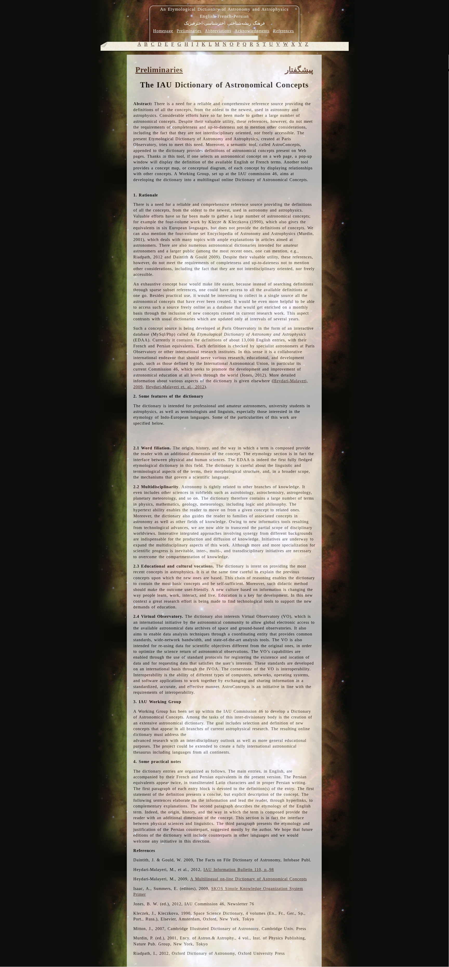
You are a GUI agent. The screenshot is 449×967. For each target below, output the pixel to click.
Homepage (163, 31)
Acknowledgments (252, 31)
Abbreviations (218, 31)
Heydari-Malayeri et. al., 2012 (175, 387)
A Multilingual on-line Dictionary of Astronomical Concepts (248, 879)
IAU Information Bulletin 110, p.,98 (238, 869)
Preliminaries (189, 31)
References (283, 31)
